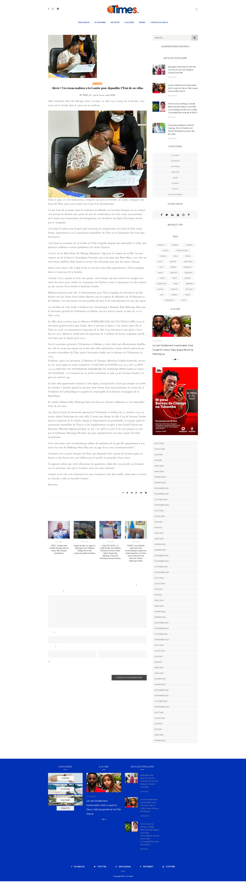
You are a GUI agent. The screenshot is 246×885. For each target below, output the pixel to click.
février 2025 (160, 556)
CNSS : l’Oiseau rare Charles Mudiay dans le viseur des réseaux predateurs (59, 549)
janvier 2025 (160, 562)
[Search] (196, 8)
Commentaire (56, 591)
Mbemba (189, 283)
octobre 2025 (160, 512)
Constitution (182, 250)
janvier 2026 (160, 495)
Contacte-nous (159, 22)
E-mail (52, 647)
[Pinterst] (189, 214)
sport (142, 22)
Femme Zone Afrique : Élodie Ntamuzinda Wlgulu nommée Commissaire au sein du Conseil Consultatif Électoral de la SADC (103, 825)
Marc (176, 283)
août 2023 (159, 657)
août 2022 (158, 725)
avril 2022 (158, 747)
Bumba (175, 245)
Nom (51, 633)
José (161, 267)
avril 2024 (158, 612)
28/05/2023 (172, 95)
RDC (162, 295)
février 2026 (160, 489)
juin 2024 (158, 601)
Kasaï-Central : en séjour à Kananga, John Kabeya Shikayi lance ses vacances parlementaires (84, 549)
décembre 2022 (161, 702)
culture (129, 22)
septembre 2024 (161, 584)
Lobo (174, 278)
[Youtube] (178, 214)
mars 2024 (159, 618)
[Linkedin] (172, 214)
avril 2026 (158, 478)
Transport (169, 300)
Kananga (187, 267)
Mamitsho (162, 283)
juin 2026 (158, 467)
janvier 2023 (160, 696)
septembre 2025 (161, 517)
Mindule (174, 289)
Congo (166, 250)
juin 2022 (158, 736)
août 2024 (159, 590)
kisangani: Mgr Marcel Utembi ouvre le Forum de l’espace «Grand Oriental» (182, 70)
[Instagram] (183, 214)
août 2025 (158, 523)
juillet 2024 (159, 596)
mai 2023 (158, 674)
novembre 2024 (161, 573)
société (115, 22)
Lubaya (187, 278)
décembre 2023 (161, 635)
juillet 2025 (159, 528)
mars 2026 (159, 484)
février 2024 (160, 624)
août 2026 (159, 456)
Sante (175, 178)
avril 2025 (158, 545)
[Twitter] (167, 214)
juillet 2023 (159, 663)
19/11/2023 (172, 117)
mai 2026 (158, 472)
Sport (175, 189)
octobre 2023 (160, 646)
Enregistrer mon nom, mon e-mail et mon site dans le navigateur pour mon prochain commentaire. (92, 667)
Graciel (173, 261)
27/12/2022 (172, 77)
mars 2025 (159, 551)
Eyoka (187, 256)
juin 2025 (158, 534)
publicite (175, 172)
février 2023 (160, 691)
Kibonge (173, 272)
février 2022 (160, 753)
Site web (102, 647)
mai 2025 (158, 540)
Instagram (125, 879)
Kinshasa (188, 272)
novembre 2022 (161, 708)
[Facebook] (161, 214)
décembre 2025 (161, 500)
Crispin (163, 256)
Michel (160, 289)
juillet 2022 (159, 730)
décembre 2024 (161, 568)
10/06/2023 (172, 138)
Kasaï (160, 272)
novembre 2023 (161, 640)
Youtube (170, 879)
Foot (160, 261)
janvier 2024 (160, 629)
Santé (187, 295)
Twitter (101, 879)
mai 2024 (158, 607)
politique (84, 22)
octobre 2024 (160, 579)
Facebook (79, 879)
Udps (184, 300)
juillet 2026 (159, 461)
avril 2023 (158, 680)
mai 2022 (158, 741)
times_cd (87, 95)
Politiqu (189, 289)
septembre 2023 (161, 652)
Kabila (173, 267)
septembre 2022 (161, 719)
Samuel (174, 295)
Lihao (162, 278)
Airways (161, 245)
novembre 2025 (161, 506)
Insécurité (188, 261)
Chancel (189, 245)
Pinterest (148, 879)
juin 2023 (158, 668)
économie (100, 22)
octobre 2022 (160, 713)
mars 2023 (159, 685)
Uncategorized (175, 194)
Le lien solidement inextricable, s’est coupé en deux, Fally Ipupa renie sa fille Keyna (183, 88)
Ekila (176, 256)
